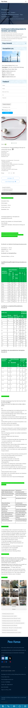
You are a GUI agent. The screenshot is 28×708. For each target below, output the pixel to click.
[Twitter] (10, 658)
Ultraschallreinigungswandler (7, 34)
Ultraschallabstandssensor (6, 40)
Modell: (3, 187)
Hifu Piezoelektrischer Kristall (17, 37)
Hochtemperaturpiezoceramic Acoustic (9, 630)
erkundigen (9, 178)
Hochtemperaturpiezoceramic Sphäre (9, 616)
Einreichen (7, 112)
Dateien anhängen (6, 104)
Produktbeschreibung (6, 193)
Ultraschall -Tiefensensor (6, 37)
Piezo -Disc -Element (13, 32)
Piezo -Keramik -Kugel (17, 35)
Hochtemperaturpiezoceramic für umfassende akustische (13, 623)
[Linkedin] (6, 658)
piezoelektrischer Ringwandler (16, 38)
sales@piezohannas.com (10, 71)
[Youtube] (10, 662)
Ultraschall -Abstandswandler (7, 35)
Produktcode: (4, 190)
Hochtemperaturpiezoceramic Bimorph (9, 625)
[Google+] (4, 662)
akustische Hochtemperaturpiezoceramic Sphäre (11, 632)
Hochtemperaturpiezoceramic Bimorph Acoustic (11, 618)
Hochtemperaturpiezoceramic (8, 613)
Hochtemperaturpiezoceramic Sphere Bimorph (11, 620)
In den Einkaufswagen (10, 181)
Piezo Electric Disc (4, 32)
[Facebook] (2, 658)
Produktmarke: (5, 189)
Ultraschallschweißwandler (18, 34)
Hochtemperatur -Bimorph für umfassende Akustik (11, 627)
